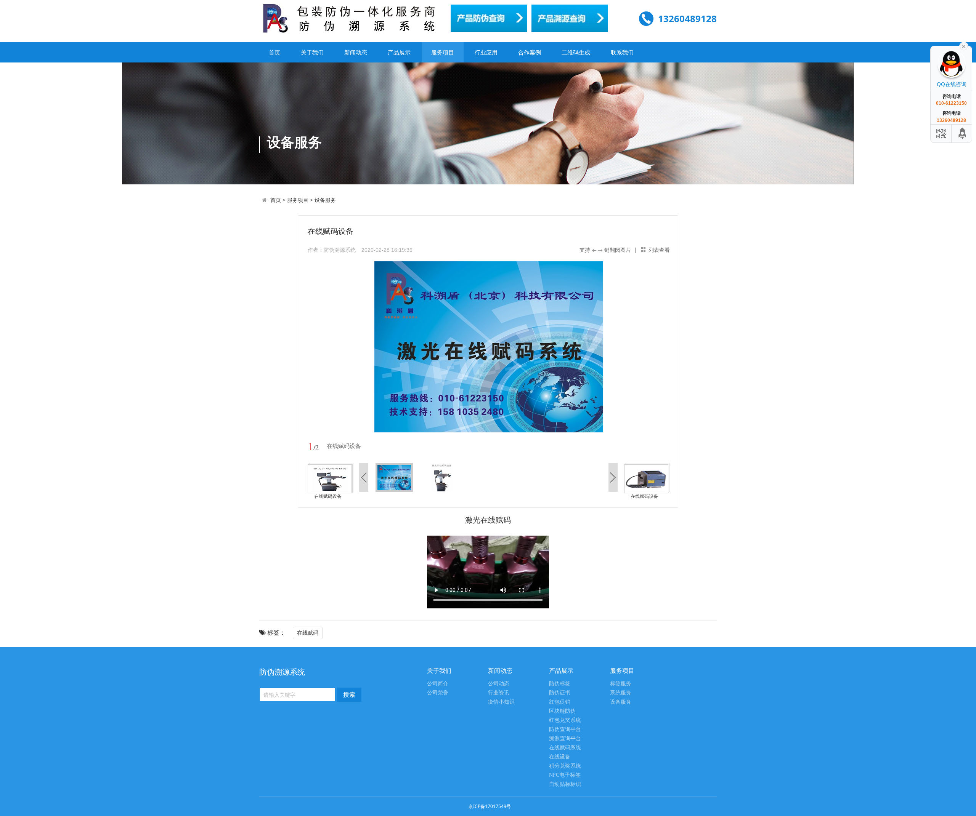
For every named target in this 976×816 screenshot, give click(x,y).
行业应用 (486, 52)
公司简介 (437, 683)
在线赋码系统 (565, 747)
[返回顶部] (963, 133)
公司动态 (498, 683)
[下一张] (579, 346)
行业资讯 (498, 693)
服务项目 (442, 52)
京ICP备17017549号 (490, 806)
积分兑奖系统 (565, 766)
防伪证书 (559, 693)
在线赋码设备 (328, 496)
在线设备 (559, 757)
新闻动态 (355, 52)
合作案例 (529, 52)
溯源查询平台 (565, 738)
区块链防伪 (562, 711)
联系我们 (622, 52)
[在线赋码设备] (330, 478)
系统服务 (620, 693)
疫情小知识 (501, 702)
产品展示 (399, 52)
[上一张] (398, 346)
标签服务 (620, 683)
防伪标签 (559, 683)
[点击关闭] (963, 45)
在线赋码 (307, 632)
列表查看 (659, 250)
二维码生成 (576, 52)
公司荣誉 (437, 693)
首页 (274, 52)
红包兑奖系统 (565, 720)
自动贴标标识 (565, 784)
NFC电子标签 (565, 775)
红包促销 (559, 702)
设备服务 (325, 199)
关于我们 (312, 52)
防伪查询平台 (565, 729)
